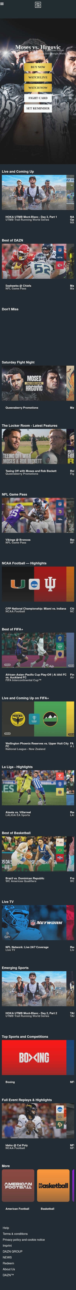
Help (6, 1228)
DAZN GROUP (13, 1251)
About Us (9, 1269)
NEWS (7, 1257)
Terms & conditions (15, 1234)
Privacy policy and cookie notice (24, 1239)
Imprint (7, 1245)
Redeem (8, 1263)
